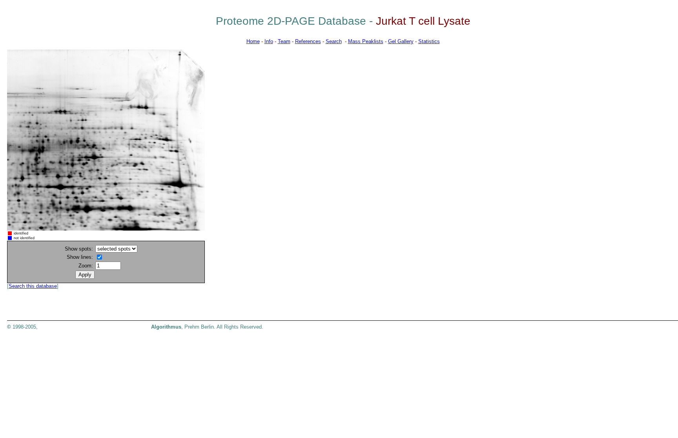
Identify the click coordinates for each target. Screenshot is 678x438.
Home (253, 41)
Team (284, 41)
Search (334, 41)
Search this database (33, 286)
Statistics (429, 41)
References (308, 41)
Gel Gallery (401, 41)
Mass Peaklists (365, 41)
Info (268, 41)
